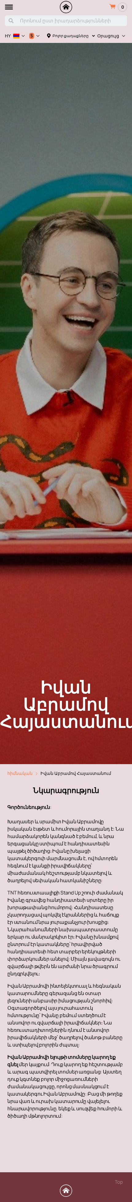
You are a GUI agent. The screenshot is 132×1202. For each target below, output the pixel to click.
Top (119, 1182)
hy (8, 35)
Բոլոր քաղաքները (70, 35)
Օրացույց (108, 35)
